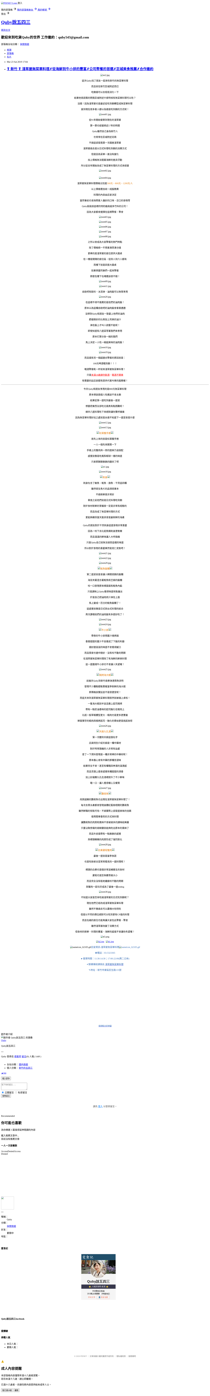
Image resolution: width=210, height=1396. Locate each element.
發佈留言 (6, 1096)
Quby (3, 1040)
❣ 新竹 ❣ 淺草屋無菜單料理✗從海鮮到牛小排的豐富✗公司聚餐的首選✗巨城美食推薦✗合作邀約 (80, 69)
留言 (24, 1056)
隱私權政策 (121, 1356)
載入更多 (6, 1078)
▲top (3, 1073)
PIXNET (83, 1356)
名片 (9, 57)
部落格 (10, 53)
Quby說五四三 (15, 22)
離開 (16, 1390)
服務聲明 (132, 1356)
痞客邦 (17, 1056)
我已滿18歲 (7, 1390)
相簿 (9, 50)
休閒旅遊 (24, 44)
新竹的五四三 (26, 1068)
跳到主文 (5, 30)
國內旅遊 (23, 1064)
